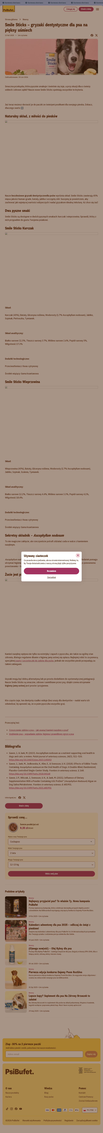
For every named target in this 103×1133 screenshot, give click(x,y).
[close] (78, 555)
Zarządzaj (51, 577)
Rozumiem (51, 571)
